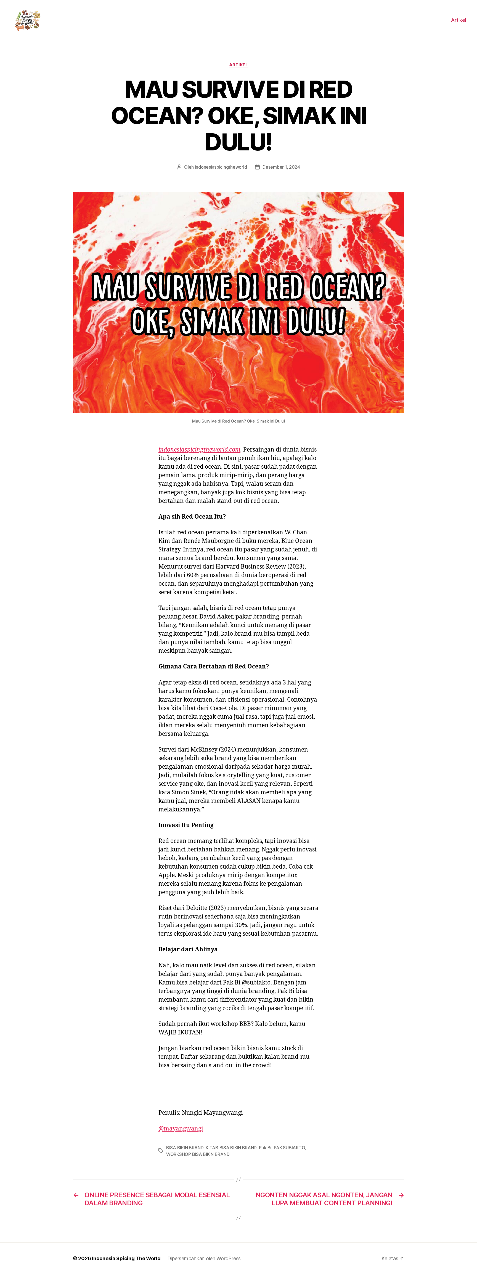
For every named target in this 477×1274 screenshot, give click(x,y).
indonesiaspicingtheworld (221, 167)
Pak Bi (265, 1147)
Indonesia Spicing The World (126, 1258)
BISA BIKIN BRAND (184, 1147)
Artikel (458, 20)
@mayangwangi (180, 1128)
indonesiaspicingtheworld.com (199, 449)
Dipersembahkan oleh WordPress (204, 1258)
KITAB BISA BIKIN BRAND (231, 1147)
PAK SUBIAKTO (289, 1147)
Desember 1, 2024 (281, 167)
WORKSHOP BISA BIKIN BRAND (197, 1154)
